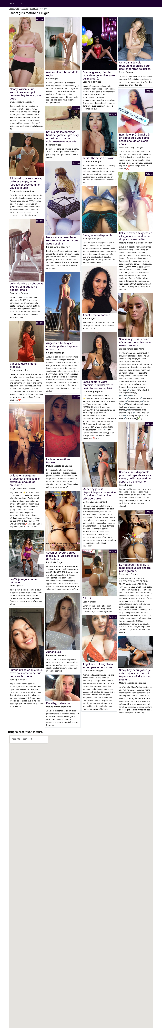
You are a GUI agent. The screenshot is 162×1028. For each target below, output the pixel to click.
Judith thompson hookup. (99, 158)
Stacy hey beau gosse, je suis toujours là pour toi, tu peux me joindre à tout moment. (135, 674)
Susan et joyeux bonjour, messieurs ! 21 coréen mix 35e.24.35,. (62, 556)
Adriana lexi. (54, 651)
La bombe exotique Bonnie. (58, 461)
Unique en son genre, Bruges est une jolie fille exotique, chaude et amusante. (25, 480)
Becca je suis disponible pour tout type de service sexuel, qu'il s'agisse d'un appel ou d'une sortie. (135, 477)
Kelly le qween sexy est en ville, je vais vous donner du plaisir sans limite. (135, 236)
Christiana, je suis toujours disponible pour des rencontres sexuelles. (135, 65)
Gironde (34, 8)
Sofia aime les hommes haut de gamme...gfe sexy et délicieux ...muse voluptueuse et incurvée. (62, 136)
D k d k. (87, 598)
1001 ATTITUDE (16, 3)
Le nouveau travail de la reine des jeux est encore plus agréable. (135, 568)
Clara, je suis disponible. (98, 235)
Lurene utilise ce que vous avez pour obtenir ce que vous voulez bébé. (26, 673)
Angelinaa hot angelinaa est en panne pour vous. (98, 666)
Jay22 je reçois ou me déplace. (23, 581)
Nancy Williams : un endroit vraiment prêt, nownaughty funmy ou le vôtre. (25, 93)
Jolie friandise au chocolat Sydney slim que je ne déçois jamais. (26, 286)
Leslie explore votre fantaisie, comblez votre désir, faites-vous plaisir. (98, 385)
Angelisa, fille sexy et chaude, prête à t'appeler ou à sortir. (62, 346)
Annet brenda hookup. (97, 315)
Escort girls (14, 8)
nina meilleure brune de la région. (62, 74)
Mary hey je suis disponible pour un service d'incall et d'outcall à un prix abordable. (99, 493)
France (25, 8)
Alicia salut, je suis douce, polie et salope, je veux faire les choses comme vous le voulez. (26, 183)
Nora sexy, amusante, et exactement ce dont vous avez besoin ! (62, 240)
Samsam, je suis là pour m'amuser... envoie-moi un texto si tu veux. (135, 342)
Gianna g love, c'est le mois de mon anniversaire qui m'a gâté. (99, 75)
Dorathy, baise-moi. (58, 703)
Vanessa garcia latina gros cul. (23, 365)
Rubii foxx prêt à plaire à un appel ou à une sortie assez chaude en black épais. (134, 139)
